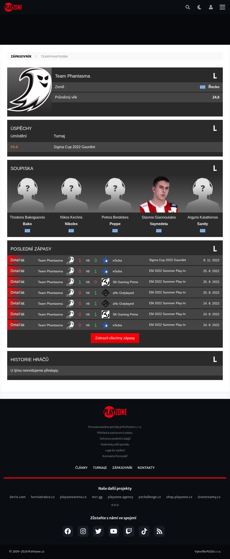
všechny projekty (115, 505)
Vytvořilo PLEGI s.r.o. (208, 551)
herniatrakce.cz (43, 497)
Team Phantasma (54, 56)
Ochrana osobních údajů (115, 438)
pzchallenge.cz (150, 497)
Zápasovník (21, 56)
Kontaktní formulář (115, 456)
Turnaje (100, 468)
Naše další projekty (115, 488)
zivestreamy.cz (209, 497)
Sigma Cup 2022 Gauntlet (74, 147)
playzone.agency (120, 497)
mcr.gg (97, 497)
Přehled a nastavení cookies (115, 432)
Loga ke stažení (115, 450)
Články (81, 468)
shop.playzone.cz (179, 497)
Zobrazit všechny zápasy (115, 338)
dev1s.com (18, 497)
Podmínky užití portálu (115, 444)
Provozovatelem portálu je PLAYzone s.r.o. (115, 427)
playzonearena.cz (73, 497)
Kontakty (146, 468)
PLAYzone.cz (36, 551)
